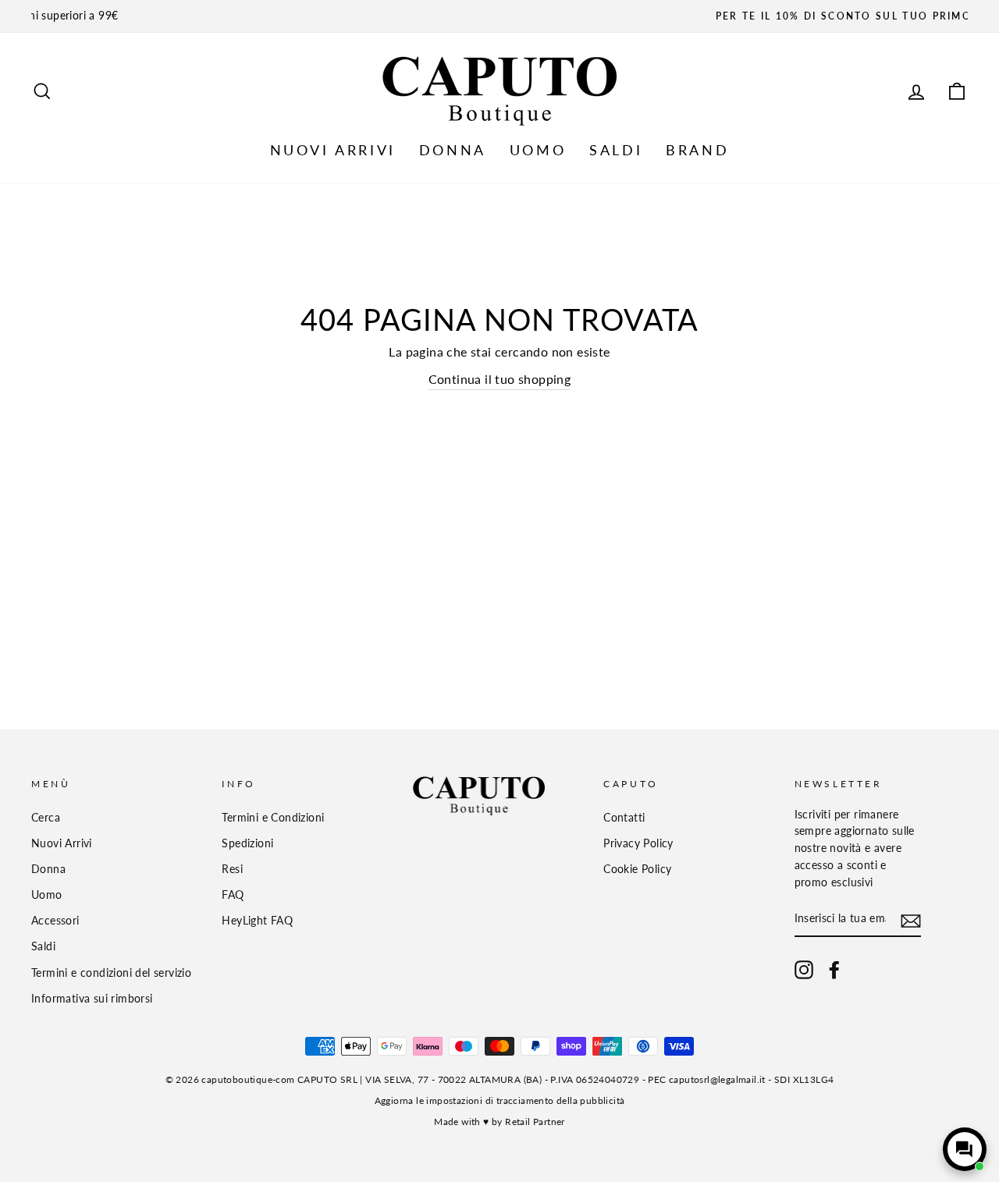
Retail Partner (535, 1121)
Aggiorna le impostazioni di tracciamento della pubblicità (500, 1100)
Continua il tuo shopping (499, 378)
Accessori (55, 920)
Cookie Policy (637, 869)
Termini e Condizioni (273, 817)
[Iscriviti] (911, 920)
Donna (48, 869)
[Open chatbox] (965, 1149)
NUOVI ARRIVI (333, 149)
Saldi (43, 946)
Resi (232, 869)
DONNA (452, 149)
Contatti (624, 817)
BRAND (697, 149)
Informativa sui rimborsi (92, 998)
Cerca (45, 817)
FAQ (233, 895)
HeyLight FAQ (257, 920)
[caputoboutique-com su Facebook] (834, 969)
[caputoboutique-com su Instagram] (804, 969)
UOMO (538, 149)
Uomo (46, 895)
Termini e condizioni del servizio (111, 973)
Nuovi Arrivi (61, 843)
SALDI (615, 149)
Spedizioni (247, 843)
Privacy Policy (638, 843)
